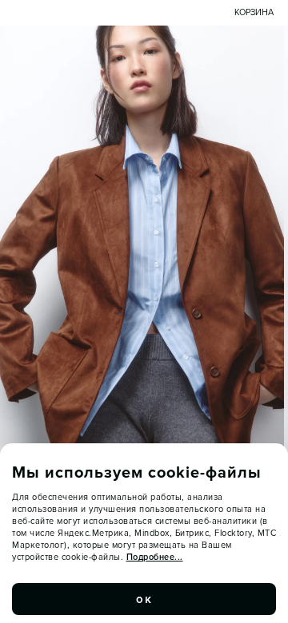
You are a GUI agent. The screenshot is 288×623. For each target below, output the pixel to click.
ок (144, 599)
